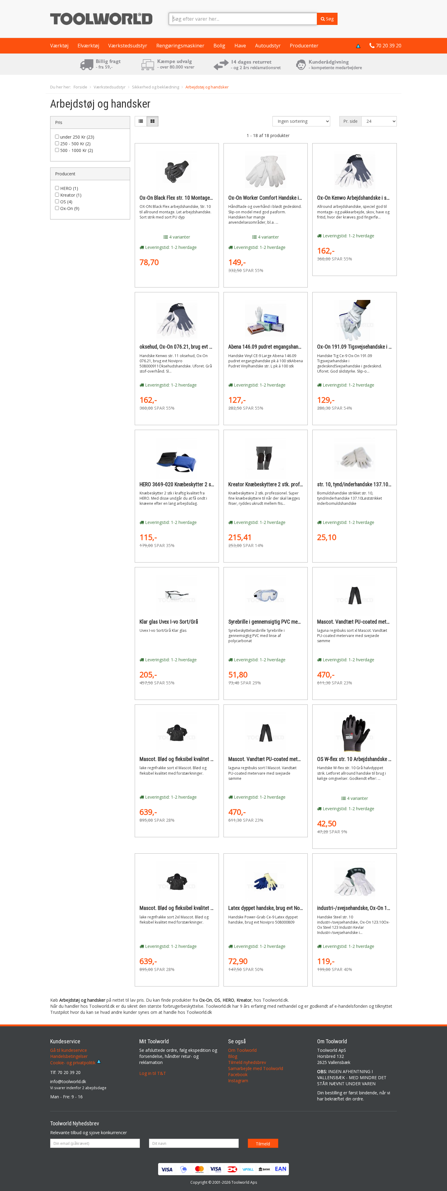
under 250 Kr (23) (77, 137)
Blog (232, 1056)
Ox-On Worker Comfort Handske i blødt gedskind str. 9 (286, 198)
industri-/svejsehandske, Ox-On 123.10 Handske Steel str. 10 (381, 908)
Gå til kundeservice (68, 1050)
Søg (329, 19)
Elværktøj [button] (88, 45)
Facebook (238, 1074)
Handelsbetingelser (69, 1056)
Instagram (238, 1080)
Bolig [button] (219, 45)
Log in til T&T (152, 1073)
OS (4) (66, 202)
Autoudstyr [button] (268, 45)
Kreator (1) (70, 195)
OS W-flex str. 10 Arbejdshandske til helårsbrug (366, 759)
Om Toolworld (242, 1050)
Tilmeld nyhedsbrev (247, 1062)
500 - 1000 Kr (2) (76, 150)
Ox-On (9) (69, 208)
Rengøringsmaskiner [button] (180, 45)
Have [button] (240, 45)
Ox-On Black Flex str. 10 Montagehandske (183, 198)
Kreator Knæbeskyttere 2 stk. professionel (272, 484)
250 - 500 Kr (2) (75, 143)
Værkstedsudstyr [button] (127, 45)
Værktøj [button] (59, 45)
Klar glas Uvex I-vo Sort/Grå (169, 622)
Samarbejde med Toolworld (255, 1068)
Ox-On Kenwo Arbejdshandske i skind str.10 (363, 198)
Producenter (304, 45)
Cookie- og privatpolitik (73, 1062)
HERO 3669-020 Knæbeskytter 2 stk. (178, 484)
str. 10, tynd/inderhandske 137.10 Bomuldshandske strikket (380, 484)
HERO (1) (69, 188)
